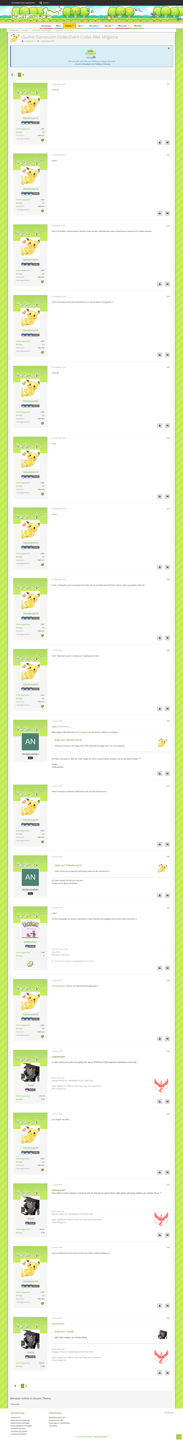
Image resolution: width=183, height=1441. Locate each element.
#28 (168, 579)
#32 (168, 856)
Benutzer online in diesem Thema (30, 1398)
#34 (168, 980)
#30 (168, 721)
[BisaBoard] (91, 15)
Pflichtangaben (81, 732)
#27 (168, 508)
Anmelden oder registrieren (23, 2)
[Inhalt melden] (159, 142)
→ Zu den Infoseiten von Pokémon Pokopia (92, 64)
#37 (168, 1184)
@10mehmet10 (63, 726)
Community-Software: (91, 1436)
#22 (168, 154)
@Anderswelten (58, 986)
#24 (168, 296)
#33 (168, 907)
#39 (168, 1318)
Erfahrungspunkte (23, 129)
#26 (168, 438)
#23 (168, 225)
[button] (169, 48)
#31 (168, 786)
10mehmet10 (29, 41)
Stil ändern (169, 1412)
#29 (168, 650)
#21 (168, 84)
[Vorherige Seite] (12, 75)
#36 (168, 1114)
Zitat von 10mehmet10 (68, 740)
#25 (168, 367)
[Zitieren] (167, 142)
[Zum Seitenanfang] (179, 1437)
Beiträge (19, 132)
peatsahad (78, 961)
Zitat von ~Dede (64, 1331)
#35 (168, 1051)
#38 (168, 1247)
